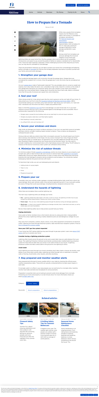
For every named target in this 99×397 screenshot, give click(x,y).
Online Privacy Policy (33, 388)
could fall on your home (70, 153)
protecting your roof (35, 107)
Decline (95, 395)
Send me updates (83, 5)
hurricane (33, 69)
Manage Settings (84, 395)
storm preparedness (51, 290)
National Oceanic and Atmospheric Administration (66, 40)
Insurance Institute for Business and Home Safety (56, 101)
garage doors (28, 85)
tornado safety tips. (28, 276)
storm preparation (34, 290)
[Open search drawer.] (89, 12)
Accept (91, 395)
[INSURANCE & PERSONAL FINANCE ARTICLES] (14, 12)
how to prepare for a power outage (29, 225)
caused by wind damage (43, 152)
